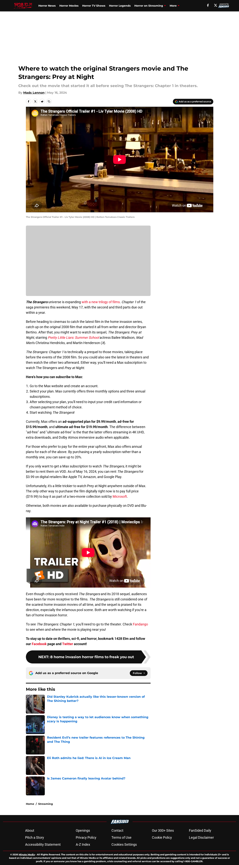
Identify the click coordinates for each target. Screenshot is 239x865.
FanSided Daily (200, 830)
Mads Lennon (34, 92)
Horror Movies (68, 5)
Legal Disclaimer (201, 837)
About (29, 830)
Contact (117, 830)
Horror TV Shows (93, 5)
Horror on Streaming (148, 5)
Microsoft (120, 496)
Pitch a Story (34, 837)
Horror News (47, 5)
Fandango (140, 624)
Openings (83, 830)
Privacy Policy (86, 837)
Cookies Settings (124, 844)
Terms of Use (121, 837)
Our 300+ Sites (163, 830)
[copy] (49, 101)
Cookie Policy (162, 837)
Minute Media (27, 854)
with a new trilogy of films (101, 302)
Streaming (45, 804)
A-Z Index (83, 844)
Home (30, 804)
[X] (215, 5)
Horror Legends (120, 5)
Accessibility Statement (43, 844)
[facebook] (208, 5)
